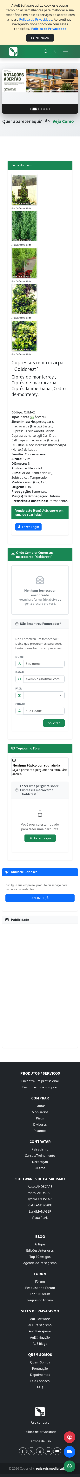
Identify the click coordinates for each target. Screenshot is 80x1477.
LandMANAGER (40, 1211)
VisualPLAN (40, 1218)
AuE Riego (40, 1344)
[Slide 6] (47, 109)
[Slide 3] (37, 109)
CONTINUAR (40, 38)
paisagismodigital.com (53, 1468)
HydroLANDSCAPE (40, 1199)
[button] (23, 1451)
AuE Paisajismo (40, 1331)
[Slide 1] (30, 109)
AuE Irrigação (40, 1337)
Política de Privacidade (35, 19)
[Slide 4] (41, 109)
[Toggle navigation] (65, 51)
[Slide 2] (33, 109)
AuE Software (40, 1319)
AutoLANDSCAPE (40, 1186)
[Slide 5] (44, 109)
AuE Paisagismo (40, 1325)
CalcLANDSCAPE (40, 1205)
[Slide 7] (49, 109)
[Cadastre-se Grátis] (69, 1437)
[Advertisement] (40, 985)
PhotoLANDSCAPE (40, 1193)
